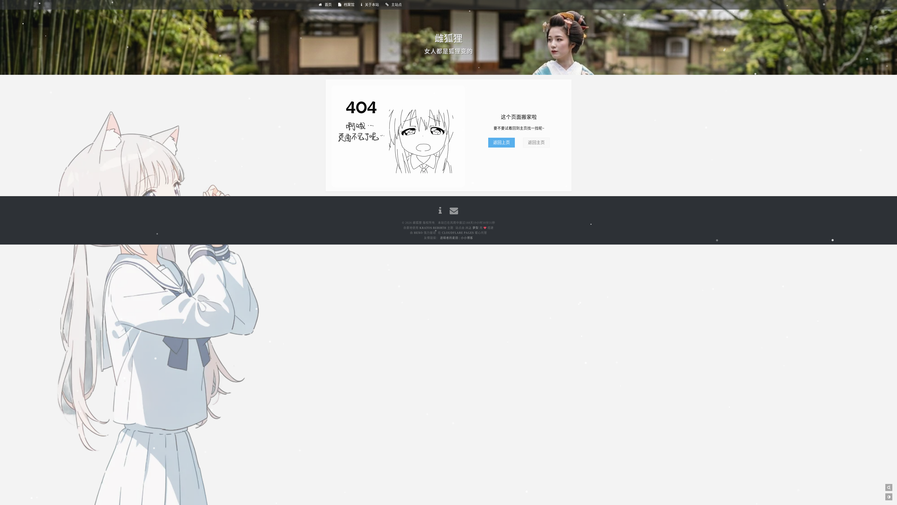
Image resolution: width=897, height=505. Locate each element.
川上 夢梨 (472, 228)
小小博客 (467, 238)
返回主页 (536, 142)
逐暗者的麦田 (449, 238)
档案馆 (348, 5)
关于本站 (371, 5)
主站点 (396, 5)
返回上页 (501, 142)
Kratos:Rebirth (433, 228)
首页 (328, 5)
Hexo (418, 232)
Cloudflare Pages (458, 232)
